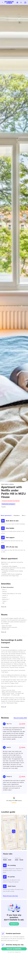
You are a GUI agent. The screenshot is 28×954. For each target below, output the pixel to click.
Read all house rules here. (10, 896)
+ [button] (24, 817)
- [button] (24, 819)
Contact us (14, 923)
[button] (13, 831)
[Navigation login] (21, 2)
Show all (3, 606)
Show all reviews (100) (20, 717)
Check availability (14, 949)
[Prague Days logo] (9, 2)
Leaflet (24, 849)
